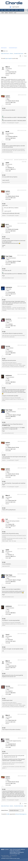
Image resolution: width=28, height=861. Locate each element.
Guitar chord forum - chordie (7, 53)
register (10, 58)
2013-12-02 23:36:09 (21, 494)
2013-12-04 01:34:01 (22, 775)
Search (6, 12)
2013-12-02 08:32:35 (21, 255)
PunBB (8, 814)
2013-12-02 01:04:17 (22, 65)
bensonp (8, 346)
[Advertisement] (14, 29)
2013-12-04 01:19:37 (22, 738)
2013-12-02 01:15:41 (22, 94)
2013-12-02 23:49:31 (22, 518)
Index (3, 12)
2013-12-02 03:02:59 (21, 190)
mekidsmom (9, 375)
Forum (26, 10)
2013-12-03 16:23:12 (22, 660)
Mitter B (8, 67)
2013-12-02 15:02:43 (22, 345)
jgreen (7, 224)
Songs (5, 10)
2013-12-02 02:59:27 (8, 159)
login (6, 58)
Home (2, 10)
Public (12, 10)
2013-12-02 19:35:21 (22, 441)
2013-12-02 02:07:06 (21, 130)
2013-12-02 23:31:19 (22, 468)
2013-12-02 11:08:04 (22, 318)
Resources (21, 10)
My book (16, 10)
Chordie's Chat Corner (18, 53)
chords (18, 858)
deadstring (8, 319)
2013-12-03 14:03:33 (22, 633)
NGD (2, 51)
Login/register (15, 7)
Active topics (4, 47)
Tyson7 (7, 634)
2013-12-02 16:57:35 (22, 408)
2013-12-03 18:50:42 (22, 714)
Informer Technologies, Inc (20, 814)
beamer (7, 739)
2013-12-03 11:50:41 (22, 605)
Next (25, 56)
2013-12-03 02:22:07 (21, 548)
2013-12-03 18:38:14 (22, 685)
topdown (8, 96)
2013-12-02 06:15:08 (21, 223)
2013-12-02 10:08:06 (21, 286)
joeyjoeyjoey (9, 287)
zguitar (7, 162)
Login (15, 12)
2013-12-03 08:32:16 (21, 574)
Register (11, 12)
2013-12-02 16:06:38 (21, 374)
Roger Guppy (9, 256)
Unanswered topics (13, 47)
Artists (8, 10)
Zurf (7, 519)
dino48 (7, 131)
